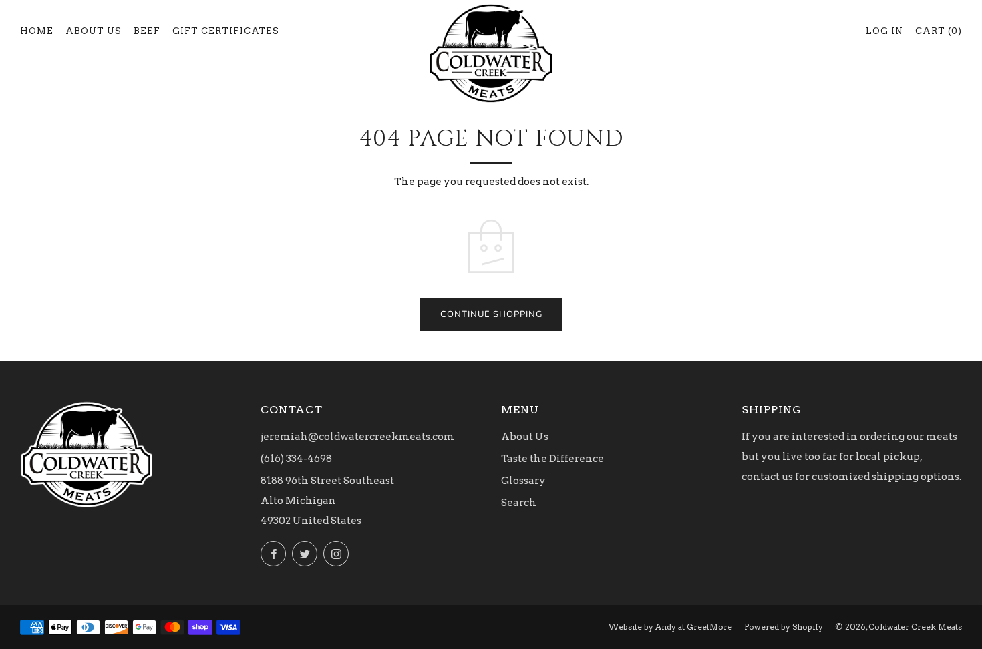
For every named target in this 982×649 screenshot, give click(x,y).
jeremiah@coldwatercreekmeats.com (357, 437)
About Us (93, 31)
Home (36, 31)
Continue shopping (491, 314)
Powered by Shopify (783, 627)
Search (518, 503)
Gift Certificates (225, 31)
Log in (884, 31)
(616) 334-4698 (296, 459)
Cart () (938, 31)
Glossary (523, 481)
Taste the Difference (552, 459)
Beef (147, 31)
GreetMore (709, 627)
